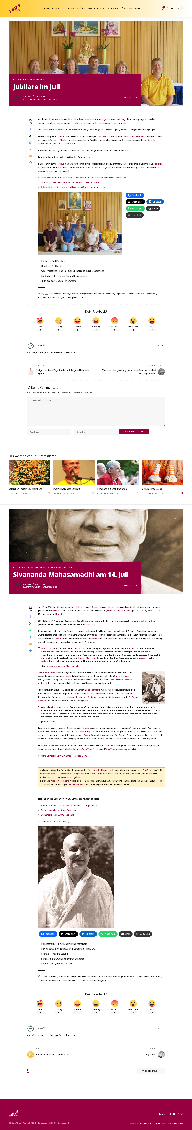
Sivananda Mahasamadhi (52, 745)
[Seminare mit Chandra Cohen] (118, 472)
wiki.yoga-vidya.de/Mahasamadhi (64, 665)
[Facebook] (170, 1114)
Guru (153, 620)
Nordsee (52, 567)
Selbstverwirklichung (153, 976)
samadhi (51, 648)
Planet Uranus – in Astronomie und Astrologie (64, 943)
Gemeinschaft (38, 80)
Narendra (61, 136)
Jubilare (66, 293)
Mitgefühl (122, 976)
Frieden (74, 976)
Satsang (127, 773)
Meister (63, 139)
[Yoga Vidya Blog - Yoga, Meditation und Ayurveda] (14, 8)
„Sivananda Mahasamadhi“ (118, 610)
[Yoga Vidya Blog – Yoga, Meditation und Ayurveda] (13, 1113)
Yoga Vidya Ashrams (91, 749)
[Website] (163, 345)
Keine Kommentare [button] (152, 1071)
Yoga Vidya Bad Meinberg (113, 119)
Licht (53, 707)
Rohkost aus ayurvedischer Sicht (57, 963)
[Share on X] (30, 135)
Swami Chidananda (50, 721)
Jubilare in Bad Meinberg (53, 261)
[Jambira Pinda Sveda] (162, 472)
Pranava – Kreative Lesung (54, 953)
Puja (145, 770)
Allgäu (17, 567)
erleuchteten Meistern (73, 697)
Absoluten (59, 614)
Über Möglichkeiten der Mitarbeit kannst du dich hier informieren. (70, 182)
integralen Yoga (60, 679)
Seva (124, 293)
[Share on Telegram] (30, 149)
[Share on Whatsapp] (30, 142)
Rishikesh (80, 606)
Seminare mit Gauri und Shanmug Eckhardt (62, 958)
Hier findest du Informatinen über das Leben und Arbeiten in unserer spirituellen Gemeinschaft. (84, 177)
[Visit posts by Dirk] (17, 98)
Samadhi (131, 648)
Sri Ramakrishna (116, 697)
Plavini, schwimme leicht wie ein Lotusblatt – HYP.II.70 (68, 948)
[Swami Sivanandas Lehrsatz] (74, 472)
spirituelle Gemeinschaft (87, 167)
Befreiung (53, 976)
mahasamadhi (110, 976)
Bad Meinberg (21, 80)
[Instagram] (178, 1114)
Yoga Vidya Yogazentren (116, 749)
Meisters (78, 648)
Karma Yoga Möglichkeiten (81, 293)
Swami (58, 638)
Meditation (113, 773)
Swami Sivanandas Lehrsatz (66, 488)
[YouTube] (174, 1114)
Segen (118, 293)
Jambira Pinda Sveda (152, 488)
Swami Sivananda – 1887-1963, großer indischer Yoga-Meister (69, 805)
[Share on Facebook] (30, 129)
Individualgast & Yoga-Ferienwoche (58, 280)
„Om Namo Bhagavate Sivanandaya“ (56, 773)
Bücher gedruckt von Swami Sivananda (58, 810)
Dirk (29, 96)
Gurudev (85, 727)
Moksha (130, 976)
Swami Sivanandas (46, 672)
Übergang (101, 980)
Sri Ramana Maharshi (97, 697)
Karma (81, 657)
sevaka (131, 293)
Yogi (52, 651)
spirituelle (66, 675)
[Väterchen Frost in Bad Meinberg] (29, 472)
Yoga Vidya (64, 143)
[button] (167, 8)
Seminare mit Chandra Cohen (112, 488)
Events (43, 567)
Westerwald (65, 567)
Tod (64, 648)
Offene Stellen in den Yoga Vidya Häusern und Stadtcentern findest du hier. (75, 186)
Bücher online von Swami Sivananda (57, 814)
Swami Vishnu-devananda (134, 136)
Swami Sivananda (109, 136)
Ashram (80, 119)
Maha (44, 648)
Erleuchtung (64, 976)
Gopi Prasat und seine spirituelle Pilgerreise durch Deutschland (72, 270)
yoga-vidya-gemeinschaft (72, 297)
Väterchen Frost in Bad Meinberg (25, 488)
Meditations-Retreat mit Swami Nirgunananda (64, 276)
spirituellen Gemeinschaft (99, 122)
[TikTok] (181, 1114)
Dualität (147, 651)
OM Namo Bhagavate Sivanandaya (54, 821)
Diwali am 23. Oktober (52, 266)
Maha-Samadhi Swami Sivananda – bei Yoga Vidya (64, 755)
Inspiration (92, 976)
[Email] (30, 156)
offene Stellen (108, 293)
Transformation (89, 980)
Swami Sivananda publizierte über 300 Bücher (105, 735)
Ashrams (57, 610)
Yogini (66, 651)
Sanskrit (89, 624)
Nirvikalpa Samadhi (95, 651)
